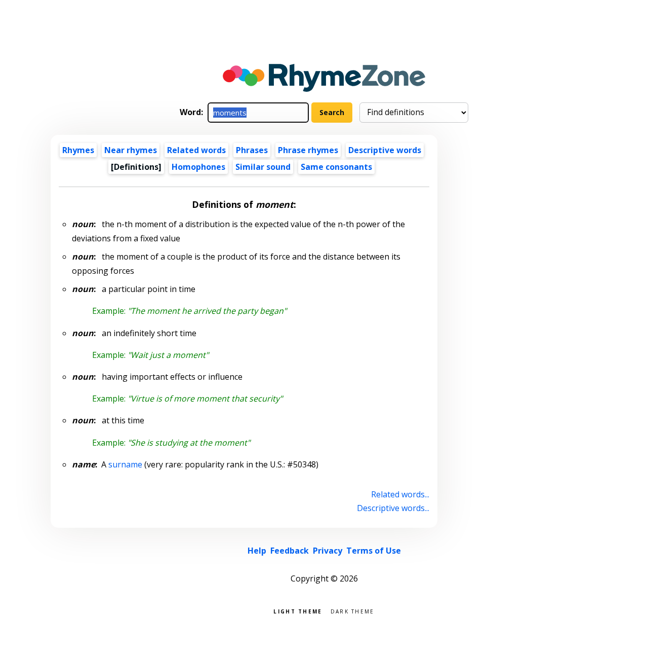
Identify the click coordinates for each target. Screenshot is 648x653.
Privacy (327, 550)
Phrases (252, 150)
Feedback (289, 550)
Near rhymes (130, 150)
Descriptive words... (393, 508)
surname (125, 464)
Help (257, 550)
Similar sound (263, 166)
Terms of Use (373, 550)
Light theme (297, 610)
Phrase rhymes (308, 150)
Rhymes (78, 150)
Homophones (198, 166)
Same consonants (336, 166)
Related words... (400, 494)
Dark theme (353, 610)
